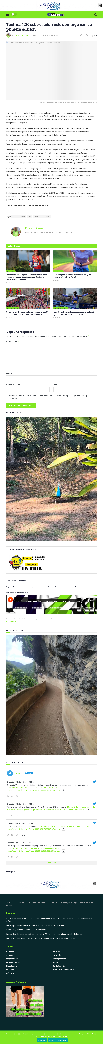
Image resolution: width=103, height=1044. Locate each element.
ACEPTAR (41, 1040)
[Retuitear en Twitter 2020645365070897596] (13, 857)
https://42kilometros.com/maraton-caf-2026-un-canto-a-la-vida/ (65, 826)
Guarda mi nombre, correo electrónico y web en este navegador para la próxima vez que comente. (49, 396)
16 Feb (31, 823)
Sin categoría (59, 966)
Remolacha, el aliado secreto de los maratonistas (26, 930)
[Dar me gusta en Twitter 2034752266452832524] (17, 796)
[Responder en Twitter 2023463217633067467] (8, 835)
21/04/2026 (58, 318)
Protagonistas (59, 958)
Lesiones (10, 969)
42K (14, 217)
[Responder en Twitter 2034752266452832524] (8, 796)
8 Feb (31, 843)
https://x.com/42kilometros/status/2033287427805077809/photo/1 (58, 809)
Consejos (58, 271)
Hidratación (11, 966)
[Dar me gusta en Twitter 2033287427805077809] (17, 815)
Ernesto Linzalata (21, 35)
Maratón (37, 217)
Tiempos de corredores (63, 969)
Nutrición (57, 955)
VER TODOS (11, 621)
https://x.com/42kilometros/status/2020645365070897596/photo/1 (34, 851)
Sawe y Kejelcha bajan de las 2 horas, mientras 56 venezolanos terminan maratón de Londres (27, 313)
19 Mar (31, 782)
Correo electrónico (15, 384)
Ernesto (10, 782)
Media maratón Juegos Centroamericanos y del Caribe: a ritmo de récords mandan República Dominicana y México (26, 277)
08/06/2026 (58, 280)
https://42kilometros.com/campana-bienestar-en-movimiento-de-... (34, 787)
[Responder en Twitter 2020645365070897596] (8, 857)
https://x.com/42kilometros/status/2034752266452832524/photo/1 (34, 790)
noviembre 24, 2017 (40, 35)
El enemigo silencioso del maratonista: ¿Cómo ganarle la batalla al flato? (72, 275)
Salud (55, 962)
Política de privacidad (57, 1040)
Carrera (22, 217)
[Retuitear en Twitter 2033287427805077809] (13, 815)
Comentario (12, 341)
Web (55, 384)
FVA (29, 217)
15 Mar (31, 804)
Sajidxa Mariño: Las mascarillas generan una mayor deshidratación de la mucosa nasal (43, 619)
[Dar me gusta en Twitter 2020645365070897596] (17, 857)
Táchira (47, 217)
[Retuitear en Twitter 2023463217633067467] (13, 835)
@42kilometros (20, 782)
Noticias (54, 35)
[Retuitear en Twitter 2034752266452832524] (13, 796)
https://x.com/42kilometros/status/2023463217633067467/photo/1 (34, 829)
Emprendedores (13, 958)
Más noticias (12, 308)
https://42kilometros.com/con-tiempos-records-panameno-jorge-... (34, 848)
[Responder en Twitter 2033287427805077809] (8, 815)
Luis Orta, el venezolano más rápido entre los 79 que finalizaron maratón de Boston (73, 313)
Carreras (10, 951)
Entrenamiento (60, 308)
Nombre (10, 373)
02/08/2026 (11, 283)
